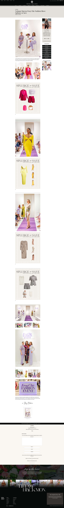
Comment (32, 436)
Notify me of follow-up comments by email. (32, 458)
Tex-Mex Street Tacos (36, 423)
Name (32, 446)
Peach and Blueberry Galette (27, 423)
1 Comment (32, 425)
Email (32, 449)
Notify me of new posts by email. (32, 460)
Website (32, 451)
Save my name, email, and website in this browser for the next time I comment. (32, 455)
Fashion (16, 9)
